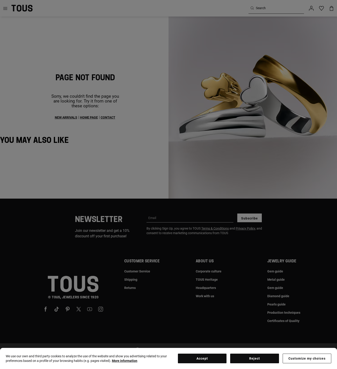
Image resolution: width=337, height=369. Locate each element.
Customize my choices (307, 358)
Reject (254, 358)
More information (124, 361)
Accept (202, 358)
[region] (168, 358)
